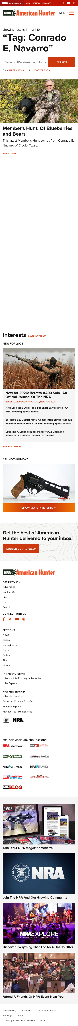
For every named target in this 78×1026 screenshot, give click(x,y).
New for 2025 (10, 446)
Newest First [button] (40, 70)
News (6, 153)
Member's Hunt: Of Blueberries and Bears (37, 131)
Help (5, 602)
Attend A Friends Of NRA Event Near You (33, 996)
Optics (6, 655)
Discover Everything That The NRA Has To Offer (38, 947)
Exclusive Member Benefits (18, 701)
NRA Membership (12, 696)
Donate (46, 3)
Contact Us (9, 592)
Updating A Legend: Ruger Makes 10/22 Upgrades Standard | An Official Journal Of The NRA (34, 433)
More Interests (37, 336)
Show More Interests (48, 508)
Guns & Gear (10, 645)
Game (13, 153)
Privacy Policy (9, 1010)
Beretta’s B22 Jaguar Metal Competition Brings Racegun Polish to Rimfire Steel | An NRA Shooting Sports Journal (38, 421)
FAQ (5, 597)
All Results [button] (15, 70)
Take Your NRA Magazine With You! (29, 848)
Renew (36, 3)
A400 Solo (33, 401)
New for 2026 (48, 401)
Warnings (7, 1015)
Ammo (6, 640)
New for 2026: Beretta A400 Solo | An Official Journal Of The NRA (36, 394)
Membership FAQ (12, 706)
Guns (6, 650)
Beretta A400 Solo (16, 401)
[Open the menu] (71, 13)
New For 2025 (13, 343)
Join (27, 3)
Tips (5, 660)
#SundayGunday (15, 459)
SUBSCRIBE (21, 549)
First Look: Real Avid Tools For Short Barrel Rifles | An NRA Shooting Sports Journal (36, 409)
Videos (7, 665)
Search (61, 62)
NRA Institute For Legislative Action (22, 678)
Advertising (9, 587)
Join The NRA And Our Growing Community (35, 897)
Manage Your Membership (17, 711)
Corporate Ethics (47, 1010)
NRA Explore (10, 683)
